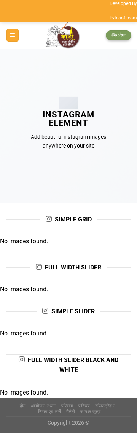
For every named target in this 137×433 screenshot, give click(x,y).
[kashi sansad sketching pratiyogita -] (62, 35)
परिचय (84, 406)
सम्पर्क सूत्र (90, 411)
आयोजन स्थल (43, 406)
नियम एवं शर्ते (49, 411)
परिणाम (67, 406)
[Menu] (12, 35)
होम (23, 406)
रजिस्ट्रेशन (105, 406)
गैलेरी (70, 411)
